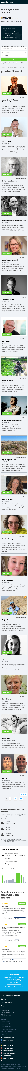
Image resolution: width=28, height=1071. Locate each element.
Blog (2, 1006)
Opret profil (5, 999)
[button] (14, 48)
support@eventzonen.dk (9, 1034)
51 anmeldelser (16, 21)
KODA (18, 1068)
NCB (24, 1068)
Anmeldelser (21, 63)
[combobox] (15, 55)
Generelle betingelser (7, 1013)
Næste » (23, 794)
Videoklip (11, 63)
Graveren (17, 939)
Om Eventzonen (6, 1002)
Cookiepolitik (5, 1010)
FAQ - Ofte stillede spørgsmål (11, 995)
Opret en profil (14, 986)
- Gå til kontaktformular (8, 1029)
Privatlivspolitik (6, 1015)
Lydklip (4, 63)
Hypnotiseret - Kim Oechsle (19, 917)
